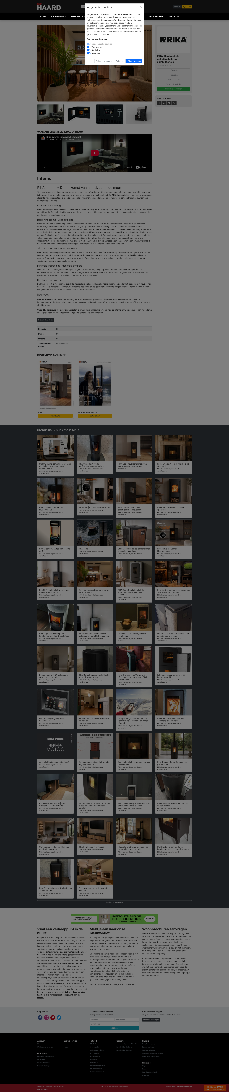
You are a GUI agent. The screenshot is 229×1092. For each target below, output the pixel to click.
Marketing (96, 53)
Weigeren (120, 61)
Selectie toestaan (104, 61)
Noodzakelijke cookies (101, 44)
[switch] (89, 47)
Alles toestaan (134, 61)
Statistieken (96, 50)
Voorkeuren (96, 47)
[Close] (141, 7)
